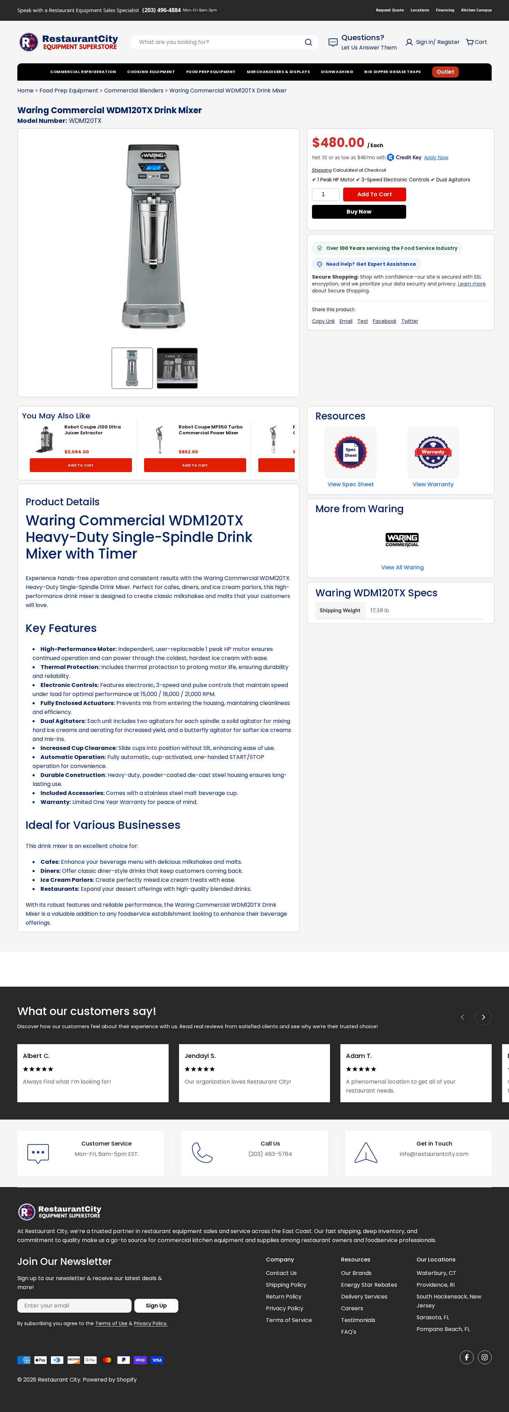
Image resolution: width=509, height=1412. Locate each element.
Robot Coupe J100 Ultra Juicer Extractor (92, 430)
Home (25, 90)
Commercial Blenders (133, 90)
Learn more (472, 283)
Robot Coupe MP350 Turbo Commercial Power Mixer (211, 430)
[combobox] (224, 42)
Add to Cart (374, 194)
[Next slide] (483, 1017)
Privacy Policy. (151, 1323)
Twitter (409, 321)
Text (362, 321)
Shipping (322, 170)
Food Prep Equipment (68, 90)
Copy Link (323, 321)
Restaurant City (59, 1380)
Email (346, 321)
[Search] (308, 42)
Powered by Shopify (110, 1380)
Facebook (384, 321)
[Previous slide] (462, 1017)
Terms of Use (111, 1323)
